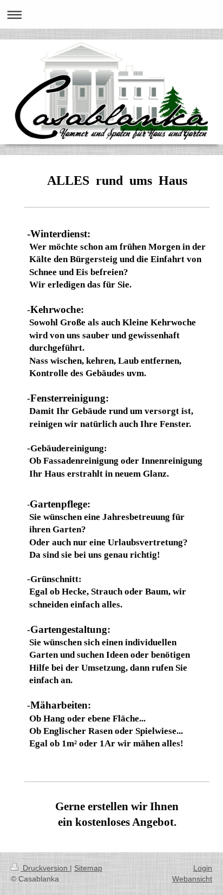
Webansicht (192, 878)
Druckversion (45, 868)
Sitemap (88, 868)
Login (202, 868)
